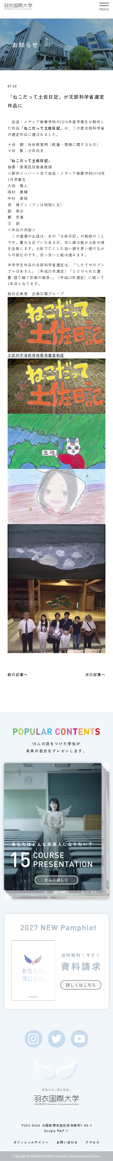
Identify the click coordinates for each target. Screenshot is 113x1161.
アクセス (92, 1142)
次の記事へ (95, 674)
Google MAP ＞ (56, 1130)
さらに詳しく (56, 879)
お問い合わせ (67, 1142)
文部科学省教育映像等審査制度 (36, 355)
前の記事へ (18, 674)
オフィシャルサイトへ (31, 1142)
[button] (104, 6)
